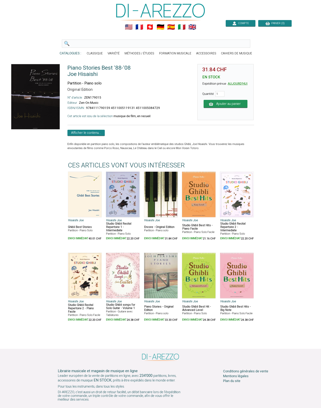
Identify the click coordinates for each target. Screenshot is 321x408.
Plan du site (231, 380)
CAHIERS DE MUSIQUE (236, 53)
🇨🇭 (150, 27)
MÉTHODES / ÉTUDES (139, 53)
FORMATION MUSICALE (175, 53)
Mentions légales (236, 376)
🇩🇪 (160, 27)
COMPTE (243, 23)
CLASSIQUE (95, 53)
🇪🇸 (171, 27)
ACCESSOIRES (206, 53)
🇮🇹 (182, 27)
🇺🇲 (129, 27)
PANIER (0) (277, 23)
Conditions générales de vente (245, 371)
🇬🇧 (192, 27)
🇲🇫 (139, 27)
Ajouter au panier (228, 103)
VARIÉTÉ (114, 53)
